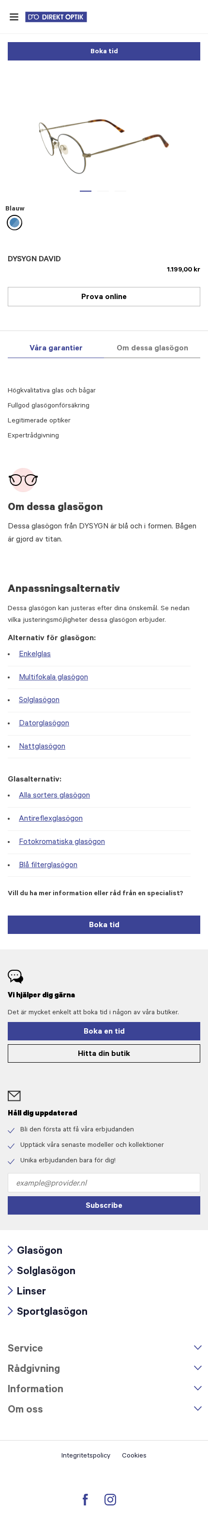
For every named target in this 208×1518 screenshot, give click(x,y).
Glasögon (35, 1252)
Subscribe (104, 1206)
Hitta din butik (104, 1054)
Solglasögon (39, 700)
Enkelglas (35, 654)
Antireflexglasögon (51, 819)
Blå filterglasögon (48, 865)
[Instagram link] (110, 1499)
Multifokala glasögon (53, 678)
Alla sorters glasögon (54, 796)
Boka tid (104, 52)
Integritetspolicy (85, 1456)
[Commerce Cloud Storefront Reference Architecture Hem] (61, 17)
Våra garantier (56, 349)
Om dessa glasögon (152, 349)
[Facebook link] (85, 1499)
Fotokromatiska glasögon (62, 842)
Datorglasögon (44, 724)
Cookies (134, 1456)
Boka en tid (104, 1032)
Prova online (104, 297)
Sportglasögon (48, 1313)
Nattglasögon (42, 747)
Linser (27, 1293)
